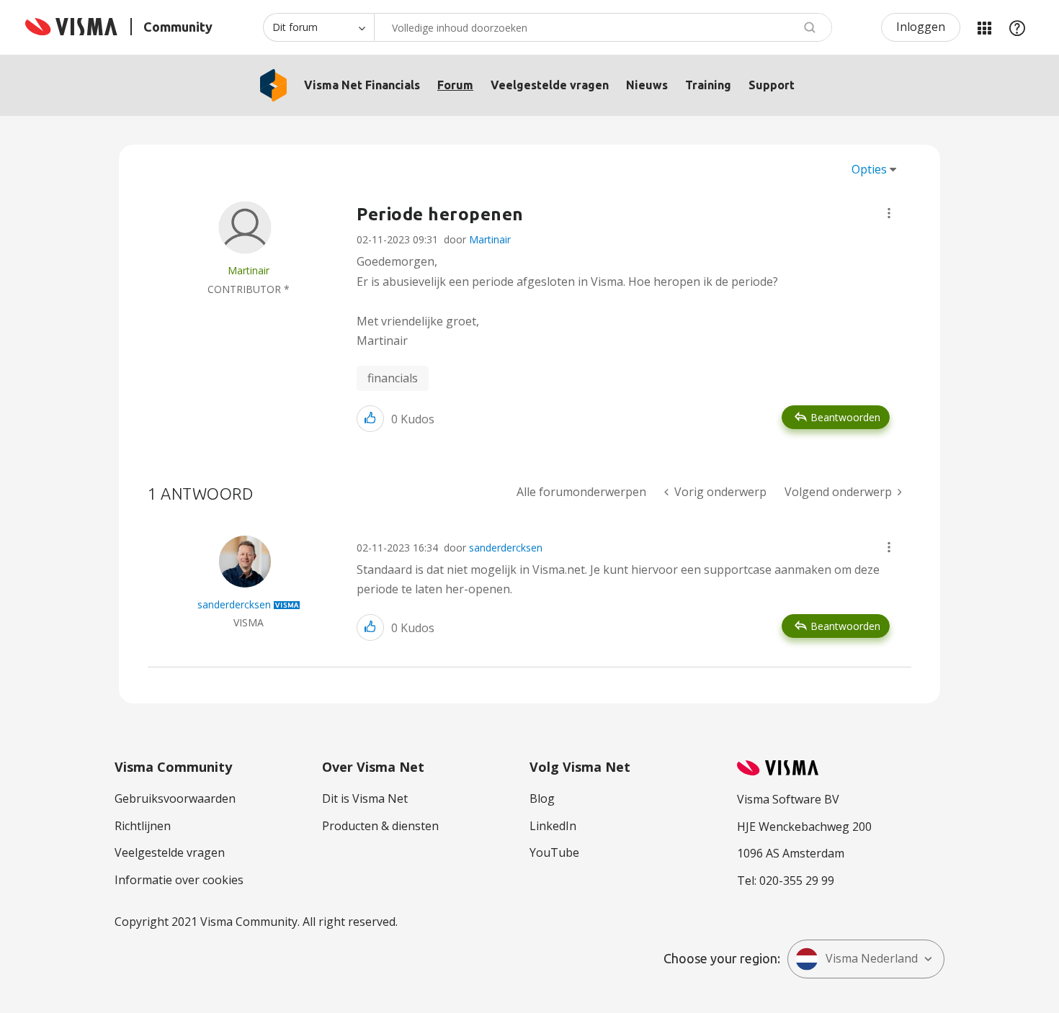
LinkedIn (553, 826)
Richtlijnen (143, 826)
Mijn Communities (984, 27)
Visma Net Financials (362, 84)
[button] (889, 213)
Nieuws (647, 84)
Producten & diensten (380, 826)
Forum (455, 84)
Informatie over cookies (179, 880)
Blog (542, 798)
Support (772, 84)
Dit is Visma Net (365, 798)
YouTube (554, 852)
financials (392, 378)
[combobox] (603, 27)
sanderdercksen (505, 547)
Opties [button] (869, 169)
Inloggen (920, 27)
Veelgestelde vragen (550, 84)
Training (708, 84)
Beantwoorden (845, 417)
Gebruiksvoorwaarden (175, 798)
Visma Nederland (872, 958)
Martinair (490, 239)
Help (1017, 27)
